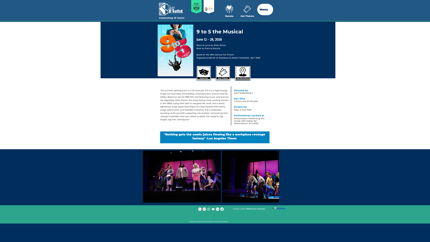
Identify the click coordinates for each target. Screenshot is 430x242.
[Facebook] (222, 209)
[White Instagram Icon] (208, 209)
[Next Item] (274, 176)
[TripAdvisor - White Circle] (217, 209)
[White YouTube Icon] (213, 209)
